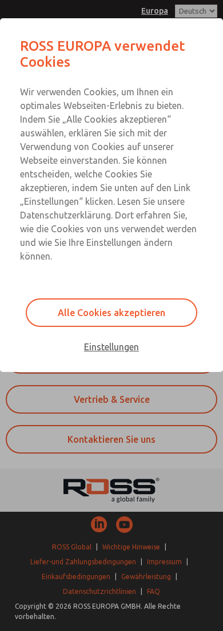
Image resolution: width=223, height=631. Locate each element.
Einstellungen (111, 347)
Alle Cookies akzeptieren (111, 313)
